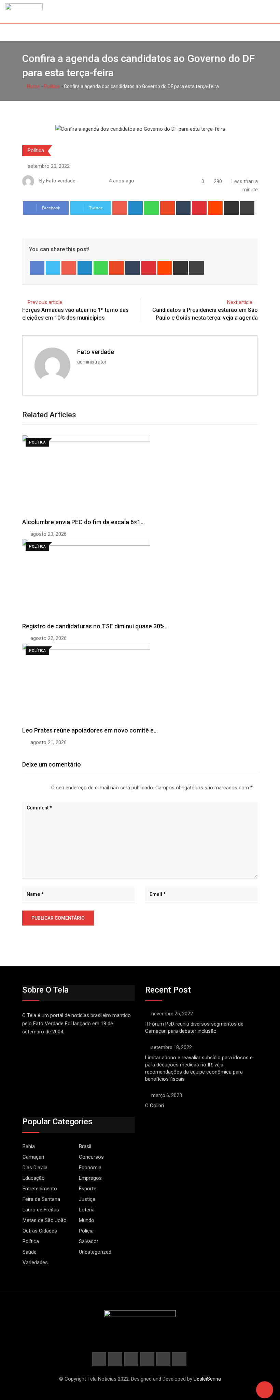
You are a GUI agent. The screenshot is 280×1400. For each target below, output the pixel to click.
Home (33, 86)
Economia (90, 1167)
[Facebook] (37, 268)
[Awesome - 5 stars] (44, 787)
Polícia (86, 1231)
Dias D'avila (35, 1167)
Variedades (35, 1262)
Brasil (85, 1146)
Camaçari (33, 1157)
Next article (239, 302)
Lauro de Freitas (41, 1210)
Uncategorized (95, 1252)
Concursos (91, 1157)
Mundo (86, 1220)
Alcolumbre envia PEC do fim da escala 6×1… (83, 522)
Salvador (88, 1241)
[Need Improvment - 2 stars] (28, 787)
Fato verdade (95, 351)
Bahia (29, 1146)
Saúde (30, 1252)
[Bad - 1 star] (22, 787)
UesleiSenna (207, 1379)
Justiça (87, 1199)
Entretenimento (40, 1189)
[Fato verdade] (90, 181)
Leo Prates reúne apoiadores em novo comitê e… (90, 730)
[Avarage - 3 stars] (33, 787)
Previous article (45, 302)
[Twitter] (53, 268)
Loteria (87, 1210)
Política (52, 86)
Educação (34, 1178)
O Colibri (154, 1106)
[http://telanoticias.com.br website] (83, 181)
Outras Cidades (40, 1231)
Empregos (90, 1178)
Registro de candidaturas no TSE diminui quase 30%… (95, 626)
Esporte (87, 1189)
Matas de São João (45, 1220)
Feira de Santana (41, 1199)
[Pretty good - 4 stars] (39, 787)
